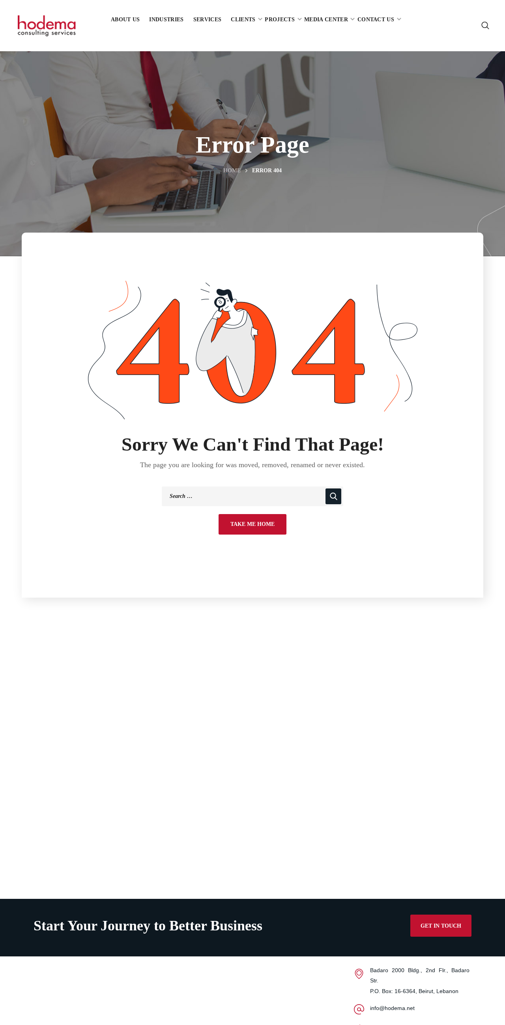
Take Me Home (252, 524)
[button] (485, 25)
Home (232, 170)
